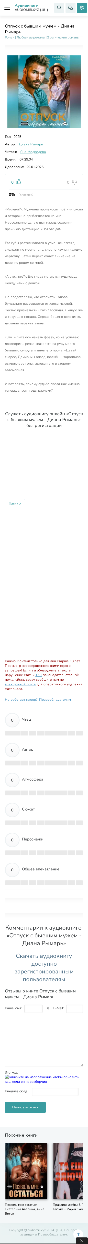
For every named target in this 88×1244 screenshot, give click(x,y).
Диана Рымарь (31, 144)
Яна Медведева (33, 152)
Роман (9, 37)
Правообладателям (55, 699)
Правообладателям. (53, 1234)
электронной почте (20, 684)
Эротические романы (63, 37)
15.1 (38, 675)
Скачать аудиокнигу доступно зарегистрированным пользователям (44, 967)
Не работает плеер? (21, 699)
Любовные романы (31, 37)
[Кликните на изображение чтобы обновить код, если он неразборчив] (44, 1081)
